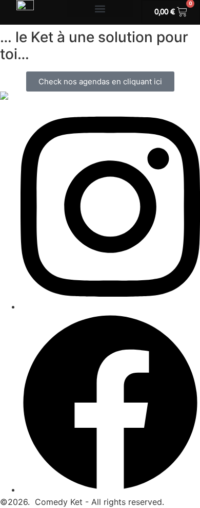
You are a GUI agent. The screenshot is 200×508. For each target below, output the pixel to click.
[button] (100, 8)
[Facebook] (110, 489)
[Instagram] (110, 306)
